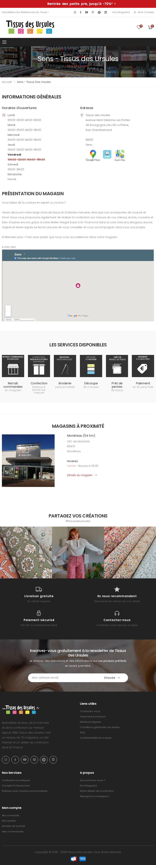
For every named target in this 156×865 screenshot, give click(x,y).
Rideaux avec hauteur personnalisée (25, 791)
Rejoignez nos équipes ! (95, 796)
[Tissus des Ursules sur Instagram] (26, 552)
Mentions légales (90, 722)
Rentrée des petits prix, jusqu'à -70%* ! (81, 4)
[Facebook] (80, 12)
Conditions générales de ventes (100, 727)
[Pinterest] (93, 12)
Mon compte (146, 12)
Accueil (7, 82)
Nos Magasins (121, 12)
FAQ (82, 732)
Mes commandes (13, 831)
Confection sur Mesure (16, 780)
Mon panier (9, 821)
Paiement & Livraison (93, 716)
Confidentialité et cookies (95, 738)
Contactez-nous (90, 711)
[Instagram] (75, 12)
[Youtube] (86, 12)
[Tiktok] (99, 12)
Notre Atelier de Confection (97, 791)
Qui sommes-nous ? (92, 780)
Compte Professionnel (16, 785)
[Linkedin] (105, 12)
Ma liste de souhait (13, 826)
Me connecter (10, 815)
